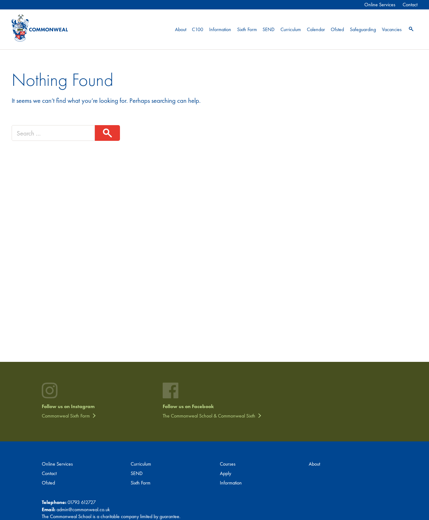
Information (220, 29)
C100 (197, 29)
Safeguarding (363, 29)
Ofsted (337, 29)
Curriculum (290, 29)
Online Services (379, 4)
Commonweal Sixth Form (66, 415)
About (180, 29)
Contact (410, 4)
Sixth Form (247, 29)
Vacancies (392, 29)
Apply (225, 473)
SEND (268, 29)
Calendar (316, 29)
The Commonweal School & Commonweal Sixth (209, 415)
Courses (228, 464)
